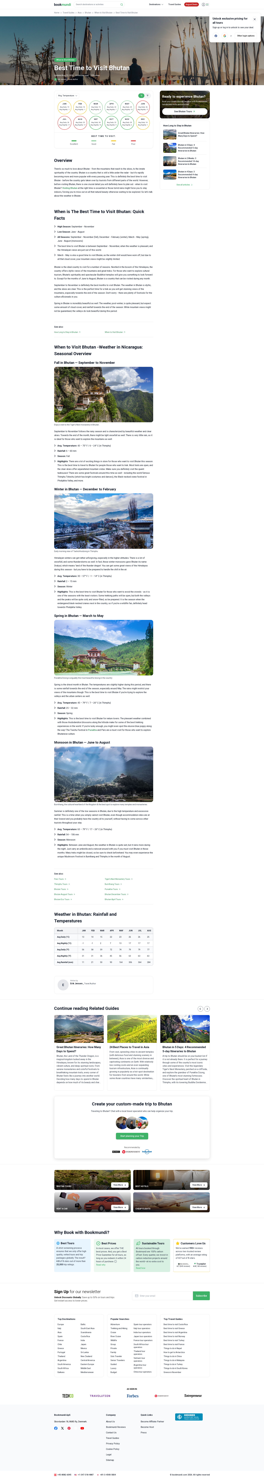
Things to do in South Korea (175, 1368)
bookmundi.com (179, 1475)
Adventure (115, 1324)
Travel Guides (174, 4)
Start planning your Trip (132, 1136)
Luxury (113, 1368)
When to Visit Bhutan (103, 13)
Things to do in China (173, 1356)
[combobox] (99, 4)
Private (114, 1348)
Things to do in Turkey (173, 1364)
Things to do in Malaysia (174, 1360)
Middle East (86, 1368)
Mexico (84, 1348)
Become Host (147, 1427)
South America (64, 1364)
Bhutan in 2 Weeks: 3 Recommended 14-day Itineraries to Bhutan (188, 161)
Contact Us (111, 1432)
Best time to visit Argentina (175, 1332)
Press (144, 1432)
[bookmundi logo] (62, 4)
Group (113, 1344)
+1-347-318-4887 (86, 1475)
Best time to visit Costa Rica (176, 1324)
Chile (60, 1344)
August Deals (191, 4)
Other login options (246, 36)
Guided (114, 1364)
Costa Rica (85, 1336)
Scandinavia (86, 1332)
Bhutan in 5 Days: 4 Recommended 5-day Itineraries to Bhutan (188, 148)
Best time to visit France (174, 1344)
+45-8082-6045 (64, 1475)
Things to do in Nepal (173, 1348)
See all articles (183, 185)
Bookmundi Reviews (116, 1427)
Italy (59, 1328)
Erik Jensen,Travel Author (66, 79)
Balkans (61, 1372)
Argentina (62, 1360)
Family (113, 1352)
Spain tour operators (143, 1324)
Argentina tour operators (140, 1366)
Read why (100, 1264)
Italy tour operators (142, 1328)
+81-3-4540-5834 (108, 1475)
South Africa (63, 1368)
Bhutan (88, 13)
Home (56, 13)
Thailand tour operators (139, 1352)
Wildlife (114, 1340)
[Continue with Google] (224, 35)
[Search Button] (121, 4)
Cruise (113, 1332)
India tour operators (142, 1332)
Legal (108, 1454)
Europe (61, 1324)
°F (147, 95)
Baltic (83, 1324)
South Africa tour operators (141, 1345)
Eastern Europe (87, 1364)
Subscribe (201, 1295)
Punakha (92, 730)
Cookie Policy (112, 1449)
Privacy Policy (113, 1443)
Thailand (61, 1356)
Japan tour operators (143, 1336)
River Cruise (116, 1336)
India (83, 1340)
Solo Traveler (116, 1356)
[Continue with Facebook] (216, 35)
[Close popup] (254, 19)
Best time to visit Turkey (174, 1340)
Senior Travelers (118, 1360)
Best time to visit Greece (174, 1328)
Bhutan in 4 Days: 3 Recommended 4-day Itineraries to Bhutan (188, 175)
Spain (60, 1336)
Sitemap (110, 1460)
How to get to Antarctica (174, 1352)
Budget (114, 1372)
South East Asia (87, 1328)
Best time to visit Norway (174, 1336)
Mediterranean (87, 1372)
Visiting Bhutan (69, 188)
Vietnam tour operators (139, 1359)
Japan (83, 1344)
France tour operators (143, 1340)
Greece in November (172, 1372)
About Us (110, 1421)
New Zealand (86, 1356)
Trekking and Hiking (119, 1328)
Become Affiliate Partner (152, 1421)
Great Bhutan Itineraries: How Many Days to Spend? (191, 134)
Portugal (61, 1352)
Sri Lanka (85, 1352)
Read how (140, 1268)
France (61, 1340)
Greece (61, 1348)
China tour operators (143, 1372)
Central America (88, 1360)
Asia (80, 13)
